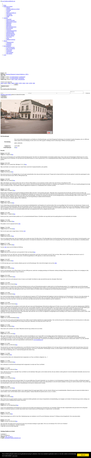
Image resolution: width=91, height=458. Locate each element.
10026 (23, 83)
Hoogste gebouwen (10, 34)
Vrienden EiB (9, 15)
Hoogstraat (21, 78)
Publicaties (8, 24)
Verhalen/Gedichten (10, 39)
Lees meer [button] (14, 455)
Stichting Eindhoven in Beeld (12, 9)
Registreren (8, 44)
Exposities (8, 10)
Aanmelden (8, 43)
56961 (9, 83)
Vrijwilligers (9, 14)
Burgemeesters (9, 28)
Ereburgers (8, 29)
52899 (16, 83)
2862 (56, 263)
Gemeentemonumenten (11, 30)
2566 (27, 83)
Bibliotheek (8, 23)
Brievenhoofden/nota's (11, 26)
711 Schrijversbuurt (14, 76)
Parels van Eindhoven (11, 12)
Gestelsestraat (22, 76)
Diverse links (9, 49)
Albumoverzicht (10, 42)
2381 (5, 247)
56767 (5, 83)
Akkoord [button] (83, 455)
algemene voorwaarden (6, 94)
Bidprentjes (8, 25)
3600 (34, 83)
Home (4, 5)
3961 (19, 223)
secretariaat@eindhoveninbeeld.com (12, 437)
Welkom (8, 7)
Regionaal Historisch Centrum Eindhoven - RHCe (17, 74)
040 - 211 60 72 (8, 436)
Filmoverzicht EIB (10, 20)
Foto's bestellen (9, 52)
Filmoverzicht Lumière (11, 21)
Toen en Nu (9, 37)
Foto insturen (9, 53)
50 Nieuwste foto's (10, 47)
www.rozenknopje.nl (38, 339)
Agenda (8, 11)
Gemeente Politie (10, 32)
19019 (2, 83)
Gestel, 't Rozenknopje (20, 79)
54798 (30, 83)
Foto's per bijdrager (10, 48)
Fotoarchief (8, 19)
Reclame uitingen (10, 35)
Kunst (7, 38)
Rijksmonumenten (10, 33)
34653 (12, 83)
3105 (24, 231)
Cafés (12, 79)
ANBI (7, 16)
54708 (20, 83)
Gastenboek (9, 51)
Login (4, 54)
